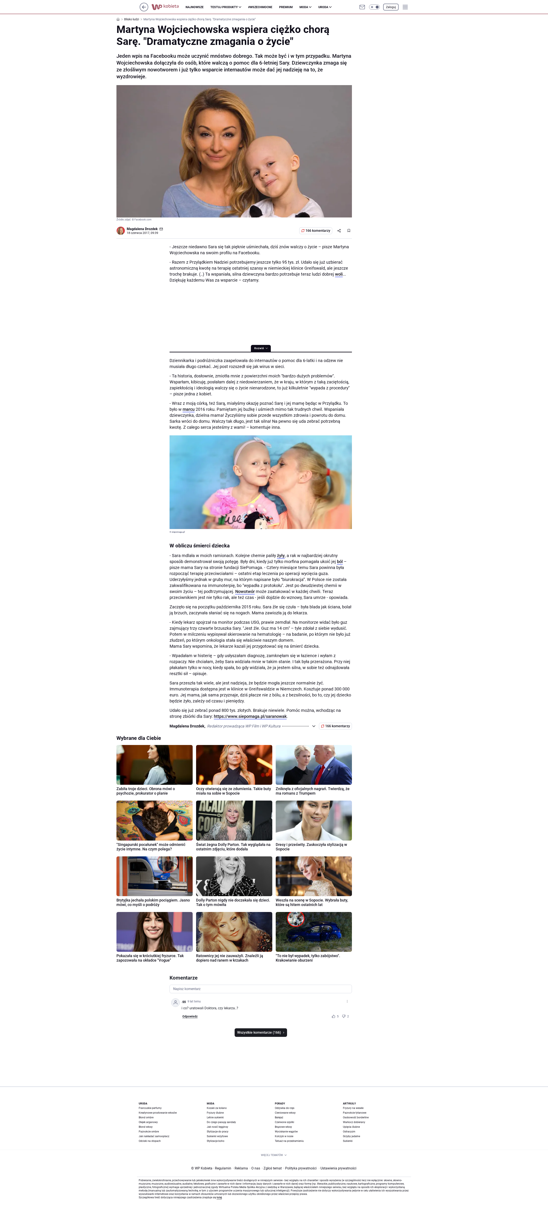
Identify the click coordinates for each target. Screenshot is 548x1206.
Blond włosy (146, 1126)
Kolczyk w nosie (284, 1136)
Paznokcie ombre (149, 1131)
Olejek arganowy (148, 1122)
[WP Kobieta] (169, 7)
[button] (374, 7)
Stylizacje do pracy (217, 1131)
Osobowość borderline (356, 1117)
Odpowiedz (190, 1016)
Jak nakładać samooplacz (154, 1136)
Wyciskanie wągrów (286, 1131)
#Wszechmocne (260, 7)
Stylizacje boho (215, 1140)
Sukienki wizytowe (217, 1136)
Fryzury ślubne (215, 1112)
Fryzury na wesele (353, 1108)
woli (339, 274)
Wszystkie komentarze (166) (259, 1032)
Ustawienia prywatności (337, 1168)
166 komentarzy (317, 231)
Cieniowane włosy (285, 1112)
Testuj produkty (224, 7)
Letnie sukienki (215, 1117)
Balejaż (279, 1117)
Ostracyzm (349, 1131)
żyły (281, 555)
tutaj (219, 1197)
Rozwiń (259, 348)
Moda (303, 7)
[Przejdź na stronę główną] (144, 10)
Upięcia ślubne (351, 1126)
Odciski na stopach (150, 1140)
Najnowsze (195, 7)
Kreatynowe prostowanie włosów (158, 1112)
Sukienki (348, 1140)
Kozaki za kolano (217, 1108)
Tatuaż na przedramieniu (289, 1140)
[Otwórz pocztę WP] (362, 7)
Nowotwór (245, 591)
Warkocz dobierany (354, 1122)
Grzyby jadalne (351, 1136)
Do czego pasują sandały (221, 1122)
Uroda (323, 7)
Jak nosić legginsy (217, 1126)
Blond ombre (146, 1117)
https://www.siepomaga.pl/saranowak (250, 716)
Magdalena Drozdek (142, 229)
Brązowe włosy (283, 1126)
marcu (189, 409)
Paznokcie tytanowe (354, 1112)
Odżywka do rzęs (284, 1108)
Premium (286, 7)
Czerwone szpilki (284, 1122)
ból (340, 561)
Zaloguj (391, 7)
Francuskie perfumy (150, 1108)
